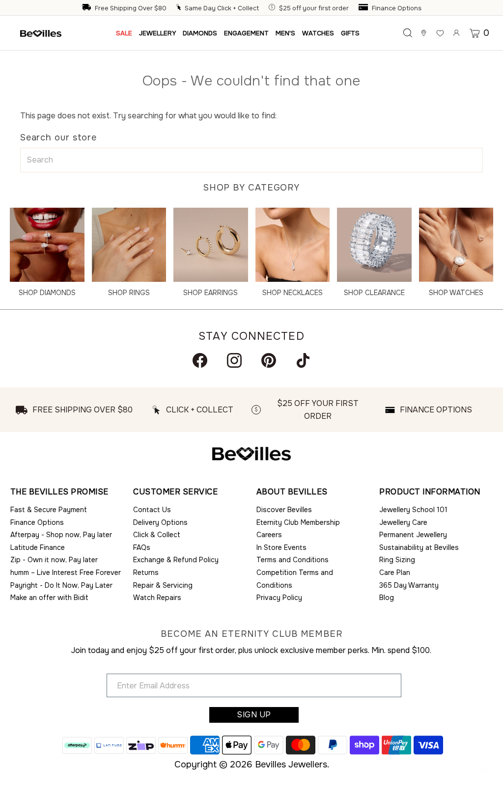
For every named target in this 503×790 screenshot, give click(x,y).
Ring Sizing (397, 559)
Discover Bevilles (284, 509)
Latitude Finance (37, 547)
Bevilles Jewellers (291, 764)
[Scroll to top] (483, 770)
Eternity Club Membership (298, 522)
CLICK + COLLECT (199, 410)
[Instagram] (234, 360)
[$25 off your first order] (273, 8)
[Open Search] (407, 32)
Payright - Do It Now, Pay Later (61, 585)
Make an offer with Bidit (49, 597)
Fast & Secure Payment (48, 509)
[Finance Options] (364, 8)
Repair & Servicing (163, 585)
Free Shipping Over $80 (131, 8)
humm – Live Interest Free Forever (65, 572)
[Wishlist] (440, 32)
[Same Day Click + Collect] (179, 8)
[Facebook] (200, 360)
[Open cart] (475, 33)
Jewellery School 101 (413, 509)
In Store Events (281, 547)
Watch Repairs (157, 597)
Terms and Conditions (292, 559)
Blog (386, 597)
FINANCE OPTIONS (436, 410)
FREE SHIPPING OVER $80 (82, 410)
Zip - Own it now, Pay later (54, 559)
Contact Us (152, 509)
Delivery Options (160, 522)
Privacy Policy (279, 597)
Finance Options (396, 8)
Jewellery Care (403, 522)
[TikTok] (303, 360)
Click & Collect (156, 534)
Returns (146, 572)
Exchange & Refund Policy (176, 559)
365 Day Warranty (409, 585)
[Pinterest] (268, 360)
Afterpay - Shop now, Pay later (61, 534)
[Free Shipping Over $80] (87, 8)
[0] (475, 33)
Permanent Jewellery (413, 534)
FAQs (141, 547)
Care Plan (394, 572)
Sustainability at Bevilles (419, 547)
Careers (269, 534)
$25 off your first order (314, 8)
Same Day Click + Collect (222, 8)
